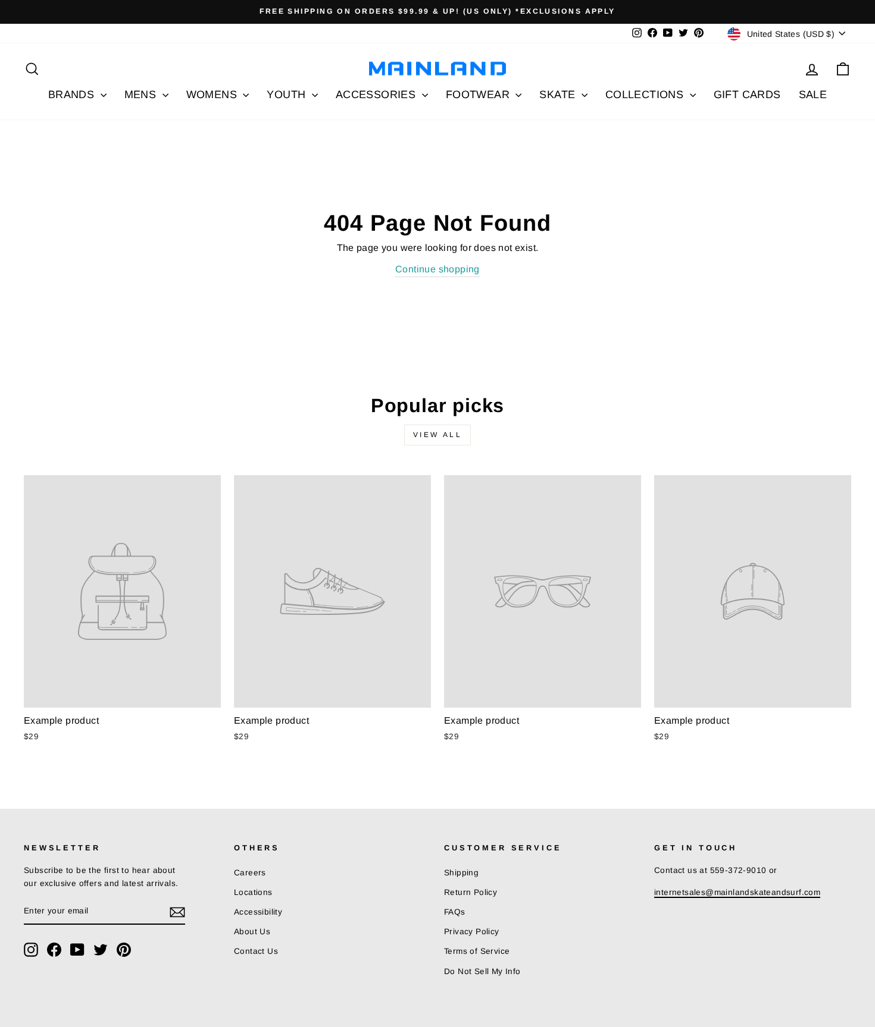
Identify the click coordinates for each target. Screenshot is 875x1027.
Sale (813, 94)
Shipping (461, 872)
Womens (213, 94)
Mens (142, 94)
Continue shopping (437, 269)
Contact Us (256, 951)
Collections (646, 94)
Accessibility (258, 911)
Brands (73, 94)
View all (437, 435)
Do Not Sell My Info (482, 971)
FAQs (454, 911)
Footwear (479, 94)
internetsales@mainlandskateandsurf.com (737, 892)
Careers (250, 872)
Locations (253, 892)
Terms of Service (477, 951)
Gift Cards (747, 94)
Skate (558, 94)
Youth (287, 94)
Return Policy (470, 892)
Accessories (377, 94)
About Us (252, 931)
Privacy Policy (471, 931)
